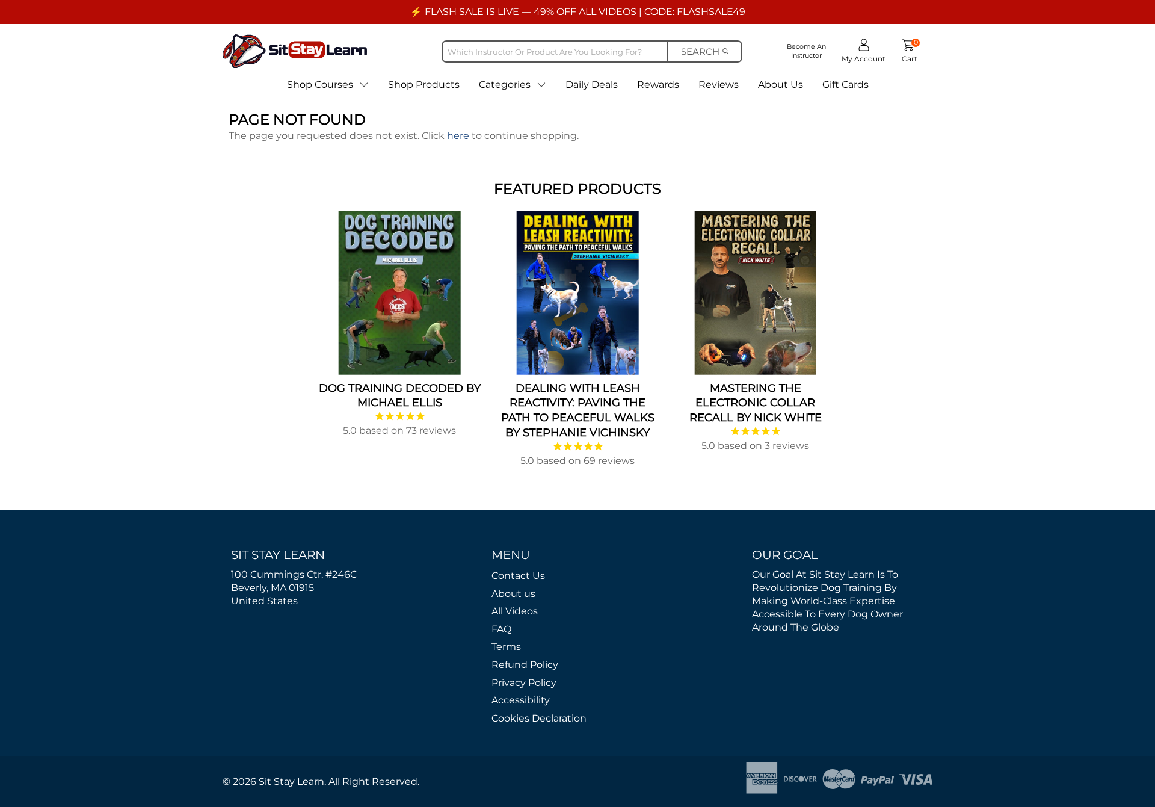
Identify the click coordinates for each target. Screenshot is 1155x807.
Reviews (718, 84)
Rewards (658, 84)
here (458, 135)
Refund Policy (524, 664)
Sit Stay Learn (291, 781)
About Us (780, 84)
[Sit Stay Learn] (295, 50)
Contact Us (518, 575)
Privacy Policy (523, 682)
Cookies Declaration (539, 718)
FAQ (501, 629)
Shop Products (424, 84)
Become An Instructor (806, 51)
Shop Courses (320, 84)
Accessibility (520, 700)
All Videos (514, 611)
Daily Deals (591, 84)
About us (513, 593)
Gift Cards (845, 84)
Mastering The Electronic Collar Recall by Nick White (755, 403)
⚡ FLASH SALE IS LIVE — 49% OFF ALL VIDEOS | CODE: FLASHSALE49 (577, 11)
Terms (506, 646)
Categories (505, 84)
